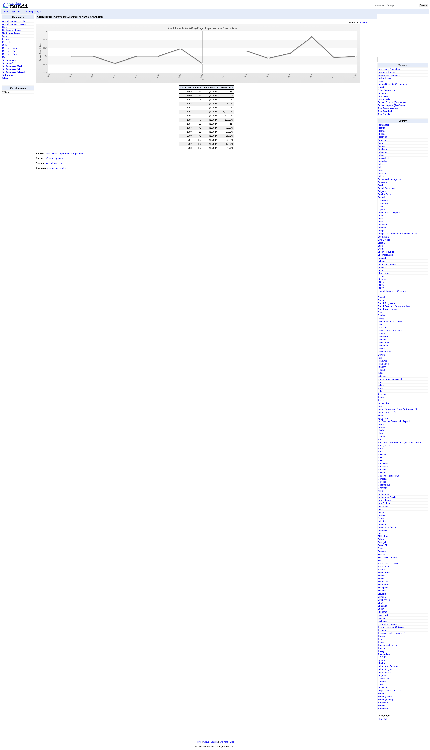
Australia (382, 143)
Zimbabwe (383, 708)
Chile (380, 218)
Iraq (379, 382)
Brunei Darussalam (387, 188)
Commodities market (56, 168)
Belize (381, 167)
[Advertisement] (15, 146)
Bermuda (382, 173)
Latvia (381, 424)
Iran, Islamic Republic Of (390, 379)
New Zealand (384, 503)
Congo (381, 230)
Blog (232, 742)
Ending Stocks (385, 78)
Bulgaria (382, 191)
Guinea (381, 348)
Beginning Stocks (386, 72)
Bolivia (381, 176)
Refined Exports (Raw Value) (392, 102)
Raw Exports (384, 96)
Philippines (383, 536)
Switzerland (383, 621)
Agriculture (16, 11)
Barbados (382, 161)
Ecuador (382, 267)
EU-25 (381, 285)
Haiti (380, 358)
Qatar (380, 548)
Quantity (363, 22)
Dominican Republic (387, 264)
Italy (380, 391)
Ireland (381, 385)
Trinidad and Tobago (387, 645)
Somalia (382, 597)
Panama (382, 524)
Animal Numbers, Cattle (13, 21)
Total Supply (384, 114)
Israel (380, 388)
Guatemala (383, 345)
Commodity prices (55, 158)
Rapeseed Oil (8, 51)
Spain (380, 603)
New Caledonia (385, 500)
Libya (380, 433)
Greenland (383, 336)
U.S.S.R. (382, 657)
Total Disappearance (388, 108)
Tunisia (381, 648)
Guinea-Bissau (385, 351)
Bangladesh (383, 158)
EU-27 (381, 288)
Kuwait (381, 415)
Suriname (382, 612)
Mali (380, 457)
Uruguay (382, 675)
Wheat (5, 78)
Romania (382, 554)
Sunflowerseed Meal (12, 66)
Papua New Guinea (387, 527)
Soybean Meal (9, 60)
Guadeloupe (383, 342)
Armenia (382, 140)
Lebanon (382, 427)
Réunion (382, 551)
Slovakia (382, 590)
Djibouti (381, 261)
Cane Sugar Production (389, 75)
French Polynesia (386, 303)
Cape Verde (383, 209)
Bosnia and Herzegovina (389, 179)
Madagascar (384, 445)
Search (214, 742)
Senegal (382, 575)
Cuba (380, 246)
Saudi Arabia (384, 572)
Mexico (381, 472)
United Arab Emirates (388, 666)
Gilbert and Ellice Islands (390, 330)
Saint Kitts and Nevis (388, 563)
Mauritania (383, 466)
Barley (5, 27)
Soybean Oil (8, 63)
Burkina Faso (384, 194)
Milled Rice (7, 42)
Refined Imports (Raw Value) (391, 105)
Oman (381, 518)
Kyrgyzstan (383, 418)
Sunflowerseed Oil (11, 69)
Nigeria (381, 512)
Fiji (379, 294)
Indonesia (382, 376)
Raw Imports (384, 99)
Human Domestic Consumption (393, 84)
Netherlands (383, 494)
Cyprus (381, 249)
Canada (381, 206)
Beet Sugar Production (389, 69)
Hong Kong (383, 364)
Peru (380, 533)
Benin (380, 170)
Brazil (380, 185)
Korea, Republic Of (387, 412)
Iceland (381, 370)
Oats (4, 45)
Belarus (381, 164)
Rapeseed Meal (9, 48)
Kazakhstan (383, 403)
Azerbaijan (383, 149)
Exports (381, 81)
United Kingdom (385, 669)
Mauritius (382, 469)
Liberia (381, 430)
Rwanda (381, 560)
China (380, 221)
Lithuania (382, 436)
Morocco (382, 482)
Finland (381, 297)
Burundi (381, 197)
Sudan (381, 609)
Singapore (383, 587)
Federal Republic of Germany (392, 291)
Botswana (382, 182)
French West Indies (387, 309)
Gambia (381, 315)
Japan (381, 397)
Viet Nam (382, 687)
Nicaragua (383, 506)
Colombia (382, 224)
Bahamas (382, 152)
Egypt (380, 270)
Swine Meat (8, 75)
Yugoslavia (383, 702)
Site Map (223, 742)
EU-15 (381, 282)
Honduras (382, 361)
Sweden (381, 618)
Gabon (381, 312)
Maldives (382, 454)
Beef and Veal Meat (11, 30)
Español (383, 719)
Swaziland (383, 615)
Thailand (382, 636)
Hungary (382, 367)
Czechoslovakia (385, 255)
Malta (380, 460)
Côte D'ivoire (384, 240)
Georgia (381, 318)
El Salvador (383, 273)
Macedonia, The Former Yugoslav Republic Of (400, 442)
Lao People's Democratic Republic (394, 421)
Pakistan (382, 521)
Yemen (381, 693)
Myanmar (382, 488)
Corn (4, 36)
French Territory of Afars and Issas (395, 306)
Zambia (381, 705)
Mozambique (384, 485)
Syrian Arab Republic (388, 624)
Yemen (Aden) (385, 696)
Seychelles (383, 581)
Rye (4, 57)
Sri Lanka (382, 606)
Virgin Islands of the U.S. (390, 690)
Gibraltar (382, 327)
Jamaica (382, 394)
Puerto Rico (383, 545)
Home (5, 11)
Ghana (381, 324)
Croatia (381, 243)
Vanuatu (382, 681)
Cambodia (383, 200)
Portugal (382, 542)
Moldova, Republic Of (388, 476)
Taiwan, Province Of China (391, 627)
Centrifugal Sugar (32, 11)
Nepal (380, 491)
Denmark (382, 258)
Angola (381, 134)
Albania (381, 128)
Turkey (381, 651)
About (206, 742)
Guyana (381, 354)
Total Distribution (386, 111)
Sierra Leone (384, 584)
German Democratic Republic (392, 321)
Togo (380, 639)
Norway (381, 515)
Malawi (381, 448)
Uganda (381, 660)
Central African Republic (389, 212)
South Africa (384, 600)
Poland (381, 539)
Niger (380, 509)
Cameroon (383, 203)
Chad (380, 215)
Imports (381, 87)
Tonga (381, 642)
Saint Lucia (383, 566)
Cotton (5, 39)
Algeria (381, 131)
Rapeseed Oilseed (11, 54)
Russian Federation (387, 557)
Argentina (382, 137)
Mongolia (382, 479)
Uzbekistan (383, 678)
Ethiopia (382, 279)
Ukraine (381, 663)
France (381, 300)
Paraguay (382, 530)
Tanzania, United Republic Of (392, 633)
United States (384, 672)
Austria (381, 146)
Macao (381, 439)
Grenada (382, 339)
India (380, 373)
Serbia (381, 578)
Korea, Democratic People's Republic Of (397, 409)
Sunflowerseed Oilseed (13, 72)
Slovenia (382, 594)
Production (383, 93)
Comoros (382, 227)
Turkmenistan (384, 654)
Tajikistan (382, 630)
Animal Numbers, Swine (14, 24)
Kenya (381, 406)
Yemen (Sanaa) (385, 699)
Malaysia (382, 451)
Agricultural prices (55, 163)
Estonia (381, 276)
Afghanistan (383, 125)
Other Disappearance (388, 90)
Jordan (381, 400)
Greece (381, 333)
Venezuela (383, 684)
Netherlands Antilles (387, 497)
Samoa (381, 569)
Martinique (383, 463)
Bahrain (381, 155)
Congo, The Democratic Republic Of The (397, 233)
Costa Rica (383, 236)
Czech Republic (386, 252)
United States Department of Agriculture (64, 153)
